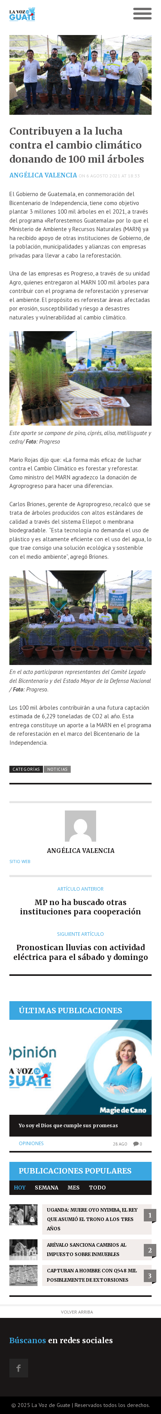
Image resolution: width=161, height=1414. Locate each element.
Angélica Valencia (43, 175)
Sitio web (19, 861)
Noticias (57, 769)
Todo (97, 1187)
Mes (74, 1187)
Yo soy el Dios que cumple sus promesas (68, 1125)
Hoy (19, 1187)
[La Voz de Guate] (62, 14)
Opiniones (31, 1143)
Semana (46, 1187)
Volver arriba (77, 1312)
